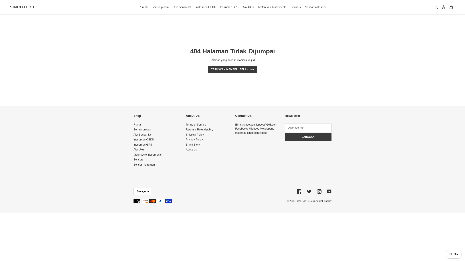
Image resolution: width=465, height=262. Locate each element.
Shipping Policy (195, 134)
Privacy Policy (194, 139)
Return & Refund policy (199, 129)
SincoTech (22, 7)
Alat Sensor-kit (142, 134)
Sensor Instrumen (144, 164)
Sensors (138, 159)
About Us (191, 149)
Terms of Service (196, 124)
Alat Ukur (139, 149)
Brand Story (193, 144)
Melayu (141, 191)
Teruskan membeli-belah (230, 69)
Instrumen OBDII (144, 139)
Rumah (138, 124)
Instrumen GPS (143, 144)
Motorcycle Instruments (148, 154)
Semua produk (142, 129)
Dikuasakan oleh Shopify (319, 201)
